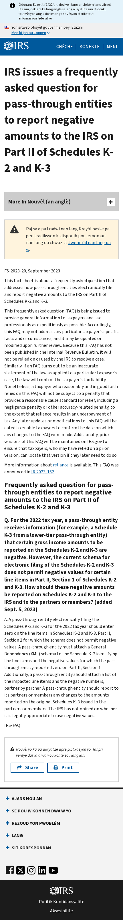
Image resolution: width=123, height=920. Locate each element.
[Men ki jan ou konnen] (61, 30)
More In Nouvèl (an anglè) (39, 201)
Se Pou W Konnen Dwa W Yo (41, 811)
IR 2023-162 (42, 472)
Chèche (64, 47)
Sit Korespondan (31, 848)
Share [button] (31, 767)
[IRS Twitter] (20, 869)
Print (67, 767)
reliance (61, 465)
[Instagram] (31, 869)
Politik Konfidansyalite (61, 902)
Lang (17, 835)
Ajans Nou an (27, 799)
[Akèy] (16, 45)
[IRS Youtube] (53, 869)
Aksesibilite (61, 911)
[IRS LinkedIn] (42, 869)
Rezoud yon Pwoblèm (36, 823)
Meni (112, 47)
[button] (90, 47)
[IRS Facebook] (10, 869)
